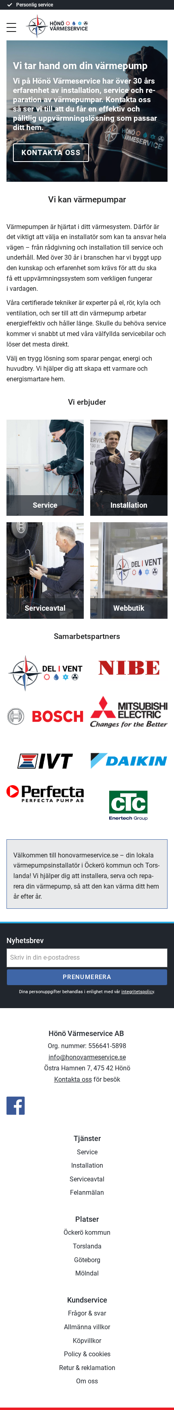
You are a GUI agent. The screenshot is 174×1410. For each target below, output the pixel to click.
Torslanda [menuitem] (87, 1246)
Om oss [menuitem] (87, 1381)
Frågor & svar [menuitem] (87, 1313)
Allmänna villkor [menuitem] (87, 1327)
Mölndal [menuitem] (87, 1273)
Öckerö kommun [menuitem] (87, 1232)
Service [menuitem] (87, 1152)
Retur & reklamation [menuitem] (87, 1368)
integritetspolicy (137, 991)
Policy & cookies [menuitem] (87, 1354)
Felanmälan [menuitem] (87, 1192)
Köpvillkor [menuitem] (87, 1341)
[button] (11, 27)
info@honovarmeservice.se (87, 1057)
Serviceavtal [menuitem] (87, 1179)
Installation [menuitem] (87, 1165)
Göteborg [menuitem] (87, 1260)
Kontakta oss (51, 152)
